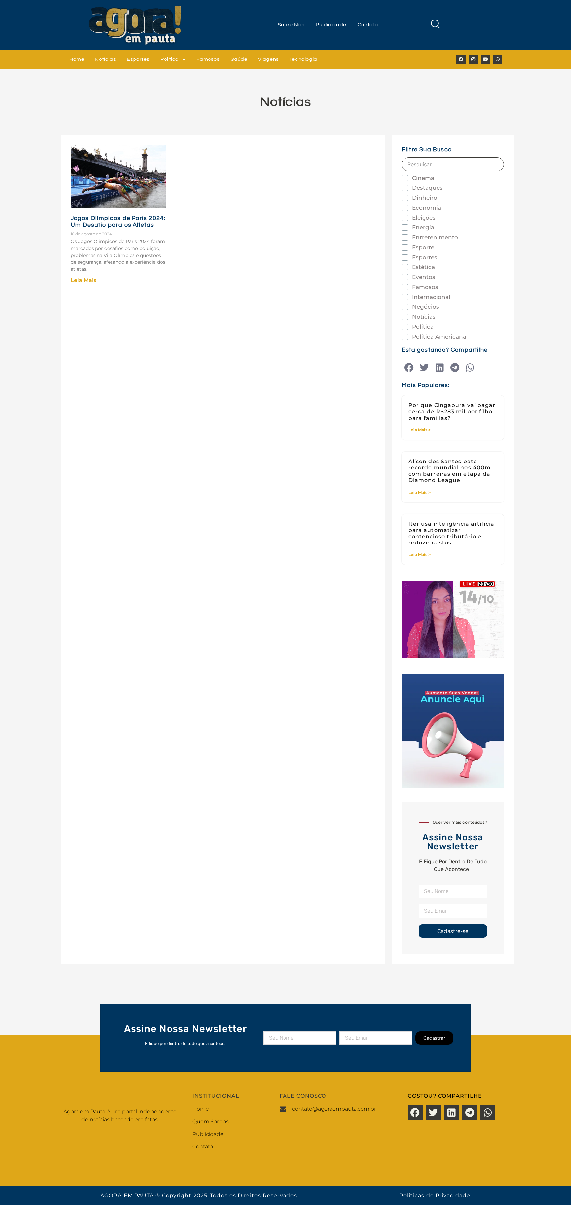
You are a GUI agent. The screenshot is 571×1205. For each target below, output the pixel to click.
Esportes (138, 59)
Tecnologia (303, 59)
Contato (368, 24)
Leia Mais (83, 280)
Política (169, 59)
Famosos (208, 59)
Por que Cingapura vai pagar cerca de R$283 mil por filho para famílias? (452, 411)
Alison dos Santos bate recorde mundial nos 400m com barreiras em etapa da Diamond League (449, 471)
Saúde (239, 59)
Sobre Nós (291, 24)
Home (76, 59)
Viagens (268, 59)
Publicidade (331, 24)
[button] (409, 367)
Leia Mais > (419, 429)
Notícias (105, 59)
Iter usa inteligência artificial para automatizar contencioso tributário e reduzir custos (452, 533)
